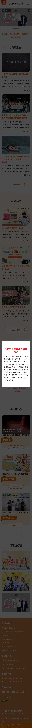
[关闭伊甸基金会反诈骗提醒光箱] (27, 344)
